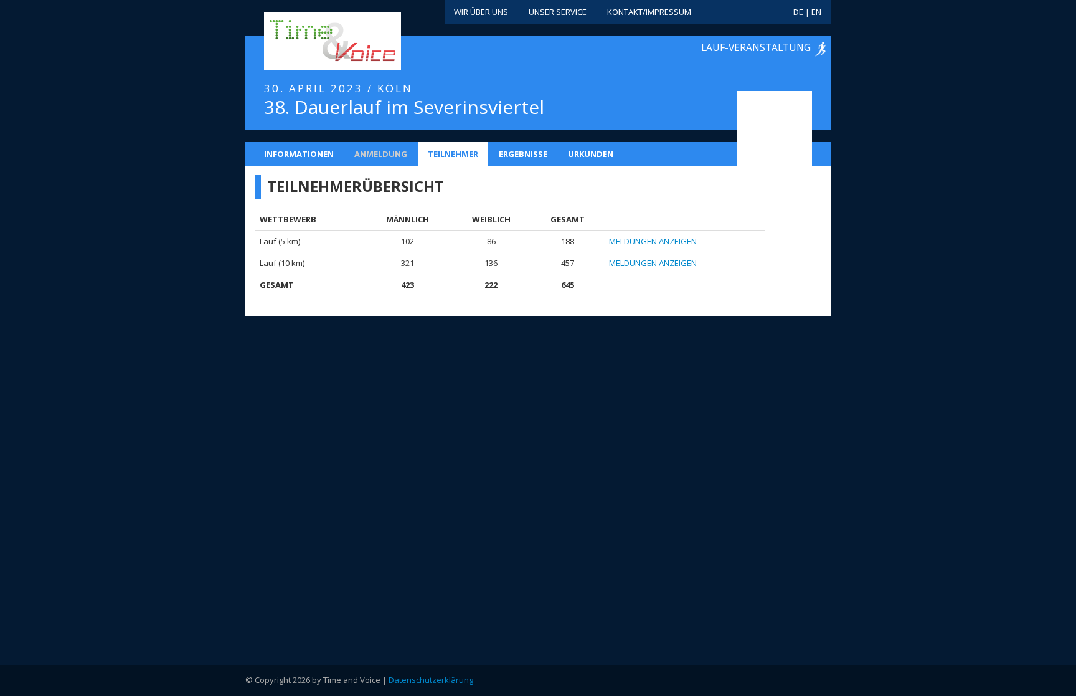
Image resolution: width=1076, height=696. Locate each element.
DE (798, 11)
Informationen (299, 154)
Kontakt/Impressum (649, 11)
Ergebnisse (523, 154)
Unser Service (558, 11)
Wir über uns (481, 11)
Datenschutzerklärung (431, 679)
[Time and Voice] (313, 41)
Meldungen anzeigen (653, 241)
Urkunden (590, 154)
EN (816, 11)
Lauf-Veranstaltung (756, 47)
